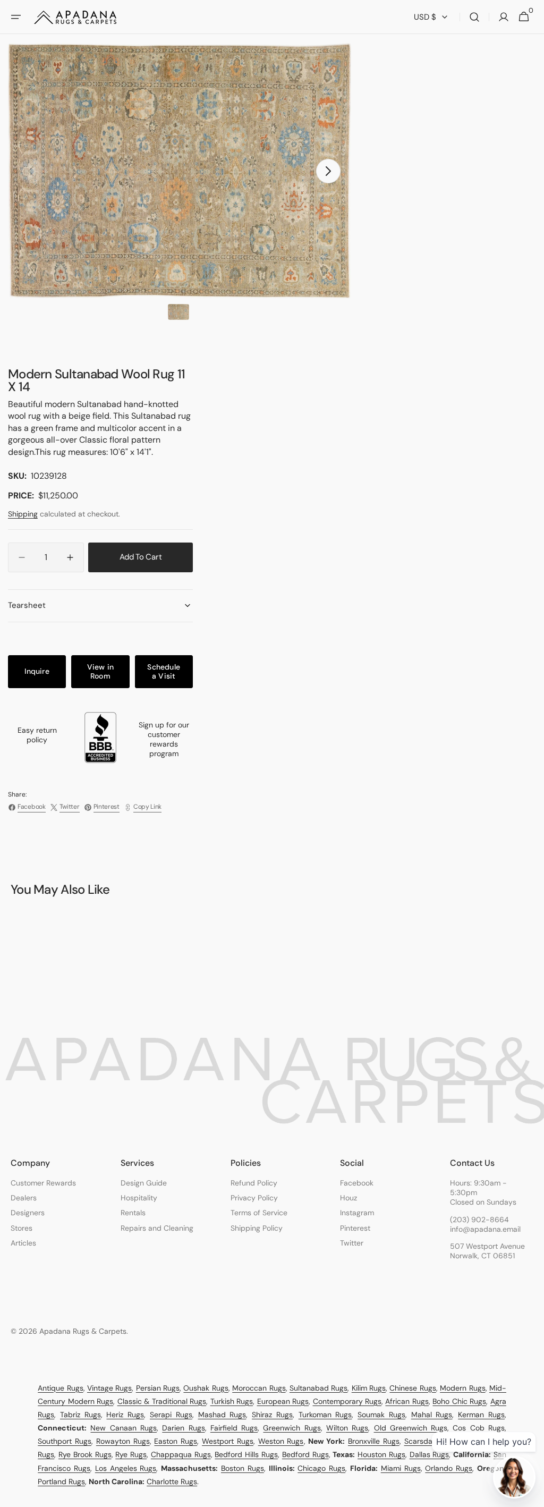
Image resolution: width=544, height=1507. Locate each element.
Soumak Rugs (381, 1414)
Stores (21, 1228)
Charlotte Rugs (172, 1481)
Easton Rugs (175, 1441)
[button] (16, 17)
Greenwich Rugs (291, 1428)
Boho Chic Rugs (459, 1401)
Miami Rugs (401, 1468)
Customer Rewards (43, 1183)
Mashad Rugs (222, 1414)
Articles (23, 1243)
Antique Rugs (60, 1388)
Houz (348, 1198)
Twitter (351, 1243)
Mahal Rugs (432, 1414)
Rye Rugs (131, 1454)
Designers (28, 1212)
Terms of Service (259, 1212)
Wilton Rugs (347, 1428)
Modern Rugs (462, 1388)
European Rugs (283, 1401)
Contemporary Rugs (347, 1401)
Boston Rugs (242, 1468)
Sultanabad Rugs (318, 1388)
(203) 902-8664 (479, 1219)
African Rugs (406, 1401)
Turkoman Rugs (325, 1414)
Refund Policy (254, 1183)
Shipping (23, 514)
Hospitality (139, 1198)
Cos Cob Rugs (479, 1428)
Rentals (133, 1212)
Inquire (36, 671)
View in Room (100, 671)
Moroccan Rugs (258, 1388)
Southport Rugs (64, 1441)
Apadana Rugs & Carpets (82, 1331)
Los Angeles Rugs (126, 1468)
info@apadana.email (485, 1229)
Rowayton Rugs (123, 1441)
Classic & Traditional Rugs (161, 1401)
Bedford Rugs (305, 1454)
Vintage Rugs (109, 1388)
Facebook (356, 1183)
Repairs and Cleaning (157, 1228)
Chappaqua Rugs (181, 1454)
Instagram (357, 1212)
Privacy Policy (254, 1198)
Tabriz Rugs (80, 1414)
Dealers (24, 1198)
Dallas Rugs (429, 1454)
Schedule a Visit (163, 671)
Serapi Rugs (171, 1414)
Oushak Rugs (205, 1388)
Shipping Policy (257, 1228)
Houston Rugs (381, 1454)
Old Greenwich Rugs (411, 1428)
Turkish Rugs (231, 1401)
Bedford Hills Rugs (246, 1454)
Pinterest (355, 1228)
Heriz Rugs (125, 1414)
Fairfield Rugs (234, 1428)
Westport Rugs (227, 1441)
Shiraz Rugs (272, 1414)
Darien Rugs (183, 1428)
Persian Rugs (158, 1388)
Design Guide (144, 1183)
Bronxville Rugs (374, 1441)
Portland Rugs (61, 1481)
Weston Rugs (281, 1441)
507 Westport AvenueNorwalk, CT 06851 (487, 1250)
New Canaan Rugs (123, 1428)
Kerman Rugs (481, 1414)
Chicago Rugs (321, 1468)
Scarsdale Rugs (431, 1441)
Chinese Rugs (412, 1388)
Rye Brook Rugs (85, 1454)
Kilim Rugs (369, 1388)
